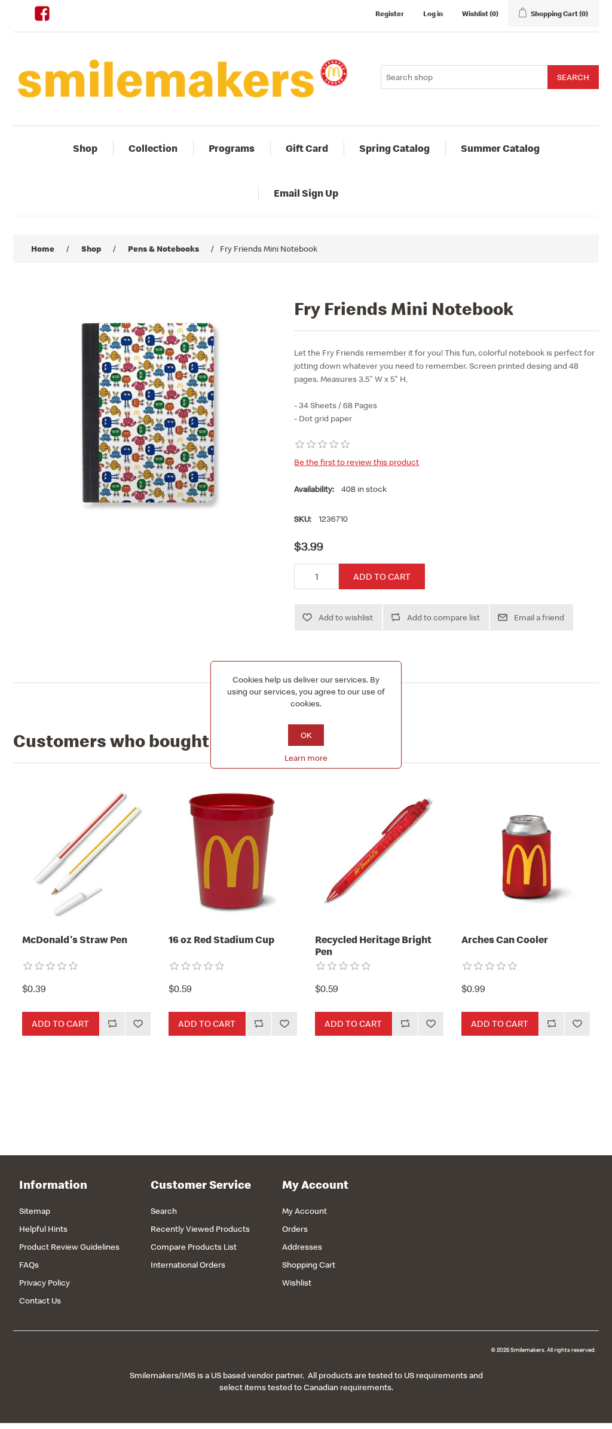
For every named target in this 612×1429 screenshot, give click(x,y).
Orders (295, 1228)
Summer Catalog (500, 148)
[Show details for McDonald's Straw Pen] (86, 851)
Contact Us (40, 1300)
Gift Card (307, 148)
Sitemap (34, 1210)
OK (306, 735)
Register (389, 13)
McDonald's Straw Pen (74, 939)
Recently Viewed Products (200, 1228)
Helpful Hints (43, 1228)
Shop (85, 148)
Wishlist (296, 1282)
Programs (232, 148)
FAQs (29, 1264)
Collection (153, 148)
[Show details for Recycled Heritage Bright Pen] (379, 851)
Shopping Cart (308, 1264)
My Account (304, 1210)
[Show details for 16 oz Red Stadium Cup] (233, 851)
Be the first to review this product (356, 462)
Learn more (306, 757)
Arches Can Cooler (504, 939)
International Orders (188, 1264)
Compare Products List (194, 1246)
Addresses (302, 1246)
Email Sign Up (306, 193)
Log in (433, 13)
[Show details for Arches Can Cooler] (525, 851)
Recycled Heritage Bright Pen (373, 946)
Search (164, 1210)
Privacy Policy (44, 1282)
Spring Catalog (394, 148)
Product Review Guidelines (69, 1246)
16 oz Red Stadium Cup (221, 939)
